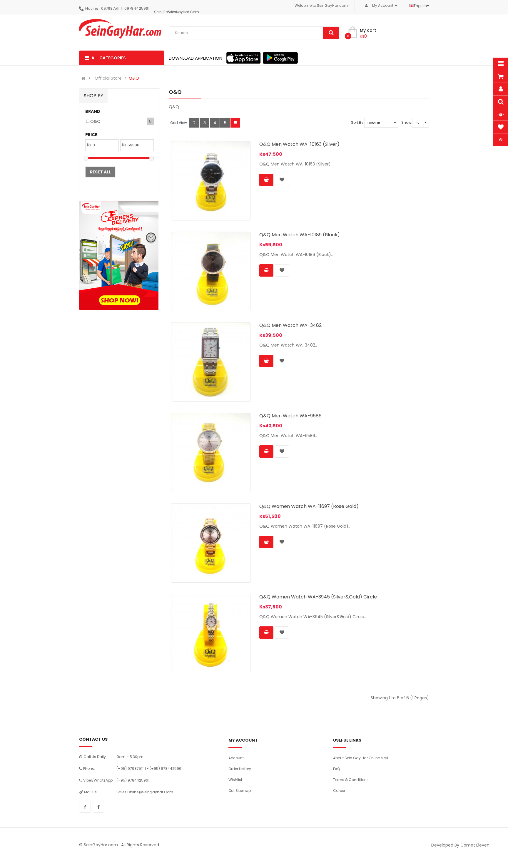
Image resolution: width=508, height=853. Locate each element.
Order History (239, 768)
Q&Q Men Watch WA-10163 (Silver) (299, 144)
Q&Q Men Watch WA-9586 (290, 415)
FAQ (336, 768)
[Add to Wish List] (282, 180)
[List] (235, 123)
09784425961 (136, 8)
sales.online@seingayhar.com (144, 792)
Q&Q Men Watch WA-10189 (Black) (299, 234)
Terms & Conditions (351, 779)
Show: (406, 122)
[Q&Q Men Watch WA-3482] (210, 361)
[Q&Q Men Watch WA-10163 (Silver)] (210, 180)
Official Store (108, 78)
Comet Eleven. (475, 845)
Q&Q (134, 78)
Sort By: (357, 122)
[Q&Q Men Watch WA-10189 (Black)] (210, 271)
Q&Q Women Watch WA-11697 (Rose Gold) (309, 506)
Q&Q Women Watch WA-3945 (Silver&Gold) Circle (318, 596)
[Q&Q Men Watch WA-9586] (210, 452)
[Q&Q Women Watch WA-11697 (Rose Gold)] (210, 543)
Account (236, 757)
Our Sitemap (239, 790)
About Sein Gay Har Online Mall (360, 757)
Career (339, 790)
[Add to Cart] (266, 180)
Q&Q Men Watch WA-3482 (290, 325)
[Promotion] (118, 255)
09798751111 (111, 8)
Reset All (100, 172)
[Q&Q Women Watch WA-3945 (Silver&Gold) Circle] (210, 633)
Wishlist (235, 779)
